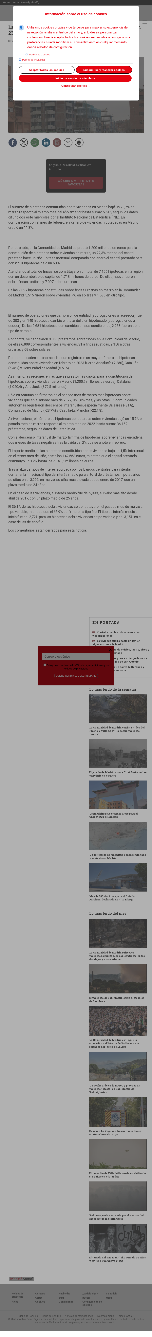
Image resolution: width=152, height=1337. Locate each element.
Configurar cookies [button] (75, 86)
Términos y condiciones (90, 665)
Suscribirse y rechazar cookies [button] (104, 69)
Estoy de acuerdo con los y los (77, 667)
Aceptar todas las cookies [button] (46, 69)
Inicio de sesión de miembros (75, 78)
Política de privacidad (76, 668)
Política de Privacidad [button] (34, 59)
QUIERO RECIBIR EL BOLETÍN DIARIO (76, 675)
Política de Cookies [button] (39, 54)
